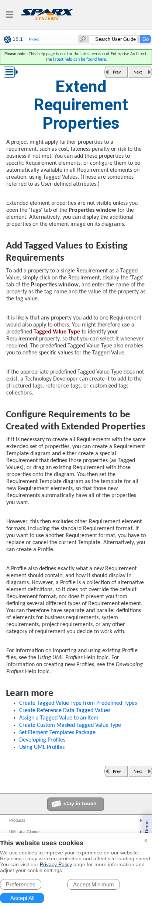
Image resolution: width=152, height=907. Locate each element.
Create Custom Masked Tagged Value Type (70, 725)
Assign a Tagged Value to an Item (59, 718)
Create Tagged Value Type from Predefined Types (78, 703)
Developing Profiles (42, 740)
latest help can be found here (79, 59)
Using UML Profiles (42, 747)
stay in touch (80, 803)
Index (34, 39)
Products (17, 820)
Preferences (20, 884)
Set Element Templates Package (57, 733)
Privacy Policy (56, 864)
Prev (117, 72)
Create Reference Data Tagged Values (64, 711)
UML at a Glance (24, 831)
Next (138, 72)
